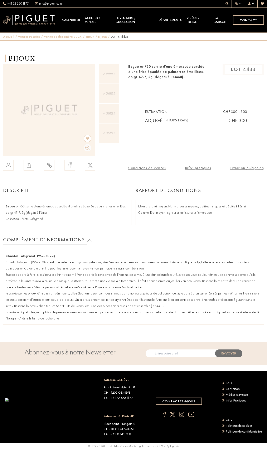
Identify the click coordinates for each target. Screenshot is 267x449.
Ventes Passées (29, 36)
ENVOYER (228, 353)
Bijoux (90, 36)
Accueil (8, 36)
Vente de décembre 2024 (63, 36)
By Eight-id (173, 446)
